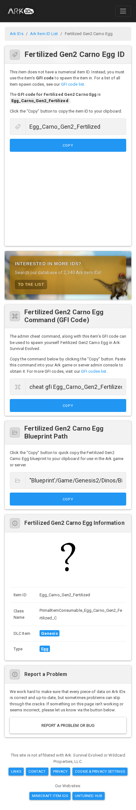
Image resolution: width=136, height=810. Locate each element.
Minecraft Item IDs (50, 796)
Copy (68, 146)
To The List (31, 284)
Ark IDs (16, 33)
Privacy (60, 771)
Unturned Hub (88, 796)
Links (16, 771)
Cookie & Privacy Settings (100, 771)
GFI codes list (93, 371)
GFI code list (72, 84)
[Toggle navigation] (123, 11)
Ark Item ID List (44, 33)
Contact (37, 771)
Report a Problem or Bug (68, 725)
